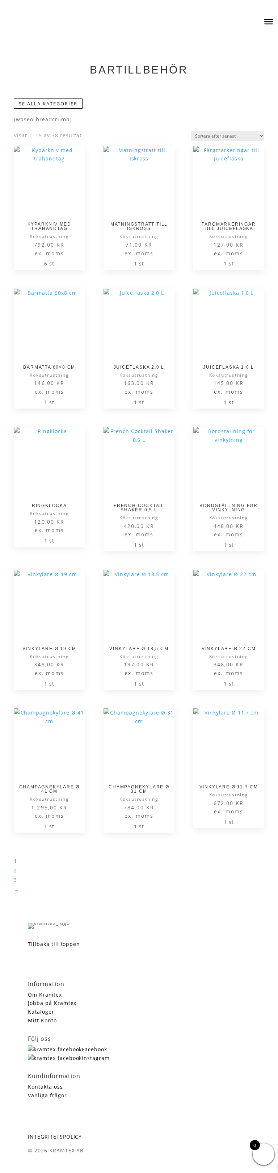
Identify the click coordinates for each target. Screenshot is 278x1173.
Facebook (94, 1049)
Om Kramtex (45, 994)
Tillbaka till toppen (54, 944)
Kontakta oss (45, 1086)
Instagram (96, 1058)
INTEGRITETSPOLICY (55, 1136)
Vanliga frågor (47, 1095)
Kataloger (41, 1011)
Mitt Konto (42, 1020)
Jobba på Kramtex (52, 1003)
